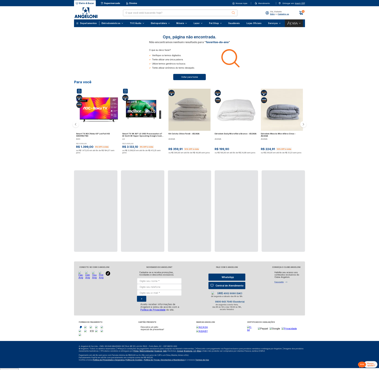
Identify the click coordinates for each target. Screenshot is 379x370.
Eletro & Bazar (86, 3)
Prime (136, 357)
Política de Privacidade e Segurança (109, 366)
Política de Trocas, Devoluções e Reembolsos (164, 366)
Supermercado (112, 3)
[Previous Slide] (76, 127)
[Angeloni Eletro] (85, 12)
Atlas (199, 357)
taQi (165, 357)
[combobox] (180, 13)
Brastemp (188, 357)
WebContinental (146, 357)
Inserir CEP (300, 3)
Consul (180, 357)
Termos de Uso (202, 366)
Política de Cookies (133, 366)
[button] (299, 3)
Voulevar (158, 357)
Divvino (133, 3)
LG (194, 357)
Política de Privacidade (153, 315)
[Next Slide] (303, 127)
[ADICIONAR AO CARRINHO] (115, 158)
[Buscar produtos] (233, 13)
